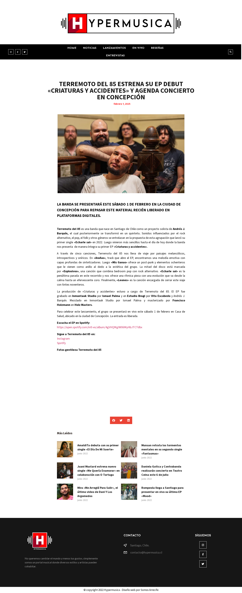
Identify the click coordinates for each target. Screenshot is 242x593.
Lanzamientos (114, 48)
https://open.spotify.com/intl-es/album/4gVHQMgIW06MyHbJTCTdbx (99, 327)
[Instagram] (10, 52)
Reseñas (157, 48)
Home (71, 48)
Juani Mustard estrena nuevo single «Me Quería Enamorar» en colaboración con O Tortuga (98, 471)
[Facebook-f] (17, 52)
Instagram (63, 339)
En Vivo (138, 48)
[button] (230, 52)
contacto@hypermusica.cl (146, 552)
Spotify (61, 343)
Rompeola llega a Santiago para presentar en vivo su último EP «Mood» (162, 492)
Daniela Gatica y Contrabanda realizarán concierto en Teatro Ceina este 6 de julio (161, 471)
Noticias (89, 48)
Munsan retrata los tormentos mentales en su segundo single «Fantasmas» (161, 449)
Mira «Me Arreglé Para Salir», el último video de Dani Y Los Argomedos (97, 492)
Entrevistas (115, 55)
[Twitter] (24, 52)
